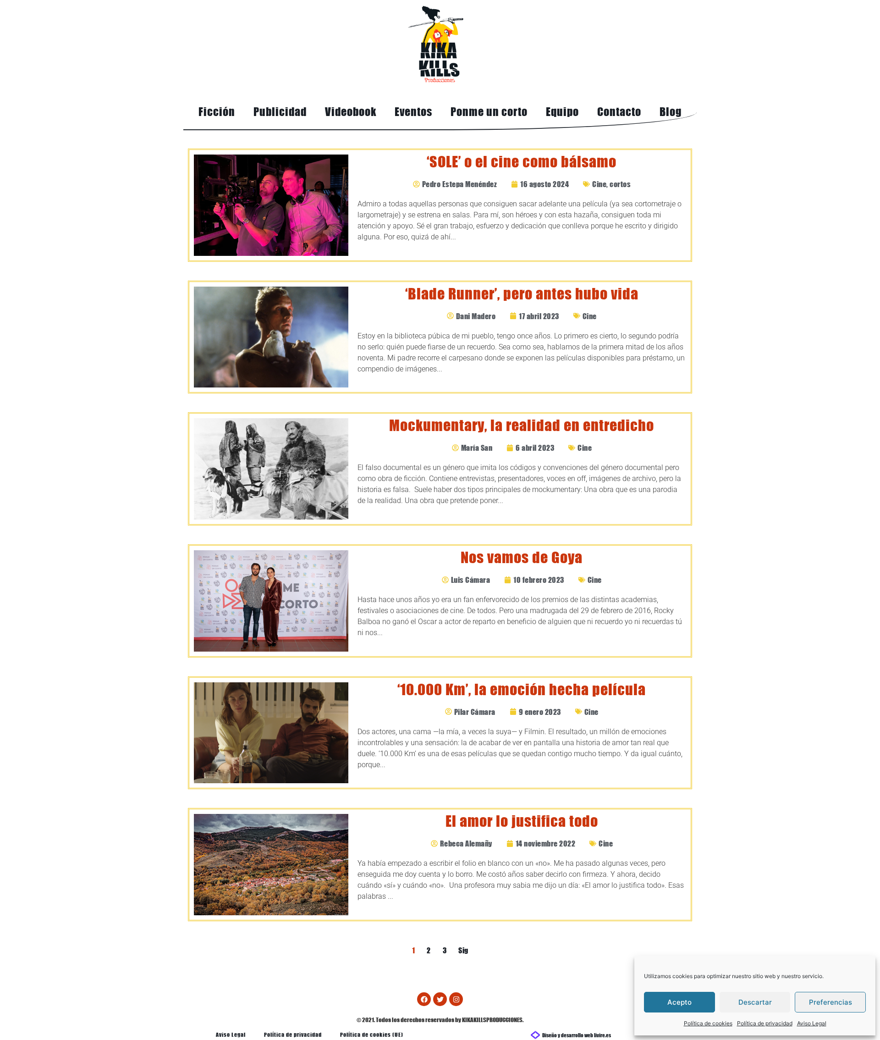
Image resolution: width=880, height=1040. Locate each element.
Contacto (619, 111)
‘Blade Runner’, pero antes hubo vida (521, 294)
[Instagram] (456, 999)
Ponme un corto (489, 111)
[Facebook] (424, 999)
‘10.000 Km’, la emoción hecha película (521, 689)
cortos (620, 183)
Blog (671, 111)
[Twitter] (440, 999)
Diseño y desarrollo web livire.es (576, 1034)
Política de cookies (708, 1023)
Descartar (755, 1002)
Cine (599, 183)
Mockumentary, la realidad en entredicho (521, 425)
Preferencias (830, 1002)
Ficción (216, 111)
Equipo (562, 111)
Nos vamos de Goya (522, 557)
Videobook (350, 111)
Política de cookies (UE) (371, 1034)
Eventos (413, 111)
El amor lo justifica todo (522, 821)
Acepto (679, 1002)
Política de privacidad (764, 1023)
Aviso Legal (811, 1023)
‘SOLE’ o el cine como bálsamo (521, 162)
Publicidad (280, 111)
